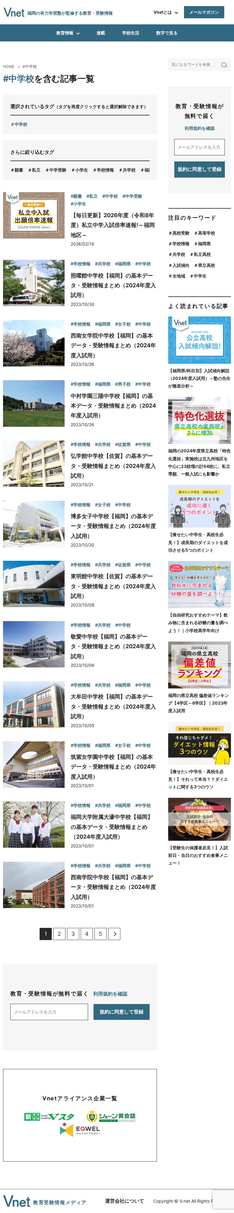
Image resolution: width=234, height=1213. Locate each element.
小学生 (81, 169)
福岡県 (150, 169)
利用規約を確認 (110, 994)
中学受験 (57, 169)
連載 (101, 32)
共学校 (129, 169)
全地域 (178, 275)
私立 (36, 169)
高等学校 (206, 232)
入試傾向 (181, 265)
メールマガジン (204, 12)
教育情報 (64, 32)
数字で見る (167, 32)
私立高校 (202, 254)
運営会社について (124, 1201)
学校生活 (130, 32)
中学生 (200, 275)
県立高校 (206, 265)
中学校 (21, 124)
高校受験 (181, 232)
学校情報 (105, 169)
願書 (19, 169)
